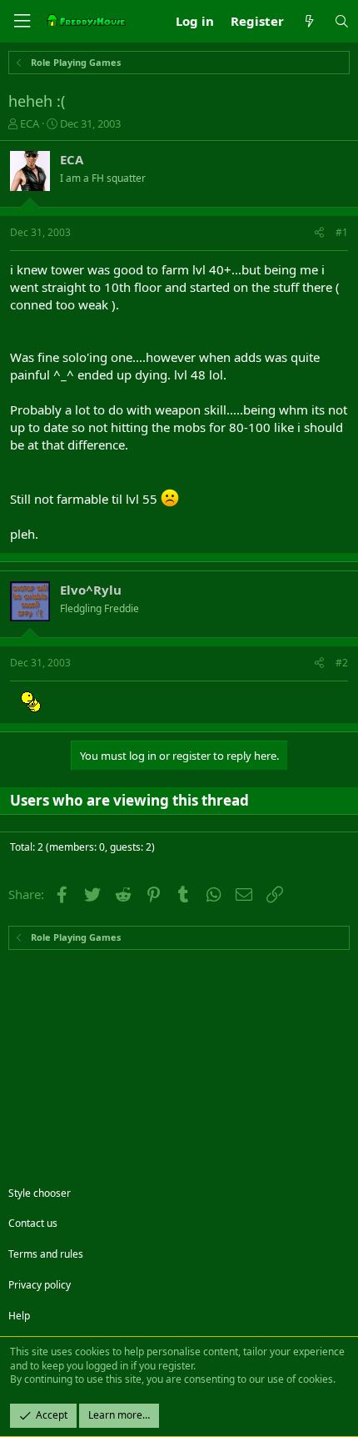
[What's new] (308, 21)
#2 (342, 663)
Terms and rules (45, 1254)
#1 (342, 232)
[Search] (342, 21)
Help (19, 1316)
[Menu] (21, 21)
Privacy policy (39, 1285)
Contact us (32, 1223)
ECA (29, 123)
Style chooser (39, 1193)
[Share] (319, 233)
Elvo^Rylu (91, 589)
